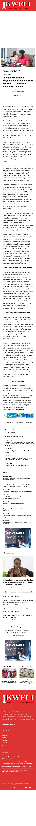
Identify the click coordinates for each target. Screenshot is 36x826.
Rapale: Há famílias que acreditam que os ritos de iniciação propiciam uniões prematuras (9, 681)
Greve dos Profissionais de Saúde (24, 422)
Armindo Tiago (10, 422)
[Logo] (16, 5)
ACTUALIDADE (7, 70)
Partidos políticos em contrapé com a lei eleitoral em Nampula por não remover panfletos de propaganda (27, 682)
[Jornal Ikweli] (13, 92)
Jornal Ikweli (20, 91)
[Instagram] (10, 787)
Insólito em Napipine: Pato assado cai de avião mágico (17, 491)
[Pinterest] (20, 100)
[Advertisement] (18, 29)
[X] (16, 100)
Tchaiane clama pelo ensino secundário (17, 465)
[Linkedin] (14, 787)
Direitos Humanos (9, 72)
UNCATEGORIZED (10, 432)
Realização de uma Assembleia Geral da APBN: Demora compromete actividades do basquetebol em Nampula (20, 443)
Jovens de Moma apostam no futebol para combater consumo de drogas (17, 435)
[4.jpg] (18, 419)
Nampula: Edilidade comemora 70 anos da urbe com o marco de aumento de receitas (19, 458)
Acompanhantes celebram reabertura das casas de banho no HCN (17, 523)
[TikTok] (18, 787)
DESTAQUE (16, 70)
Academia (5, 506)
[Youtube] (30, 787)
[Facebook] (12, 100)
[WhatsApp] (23, 100)
